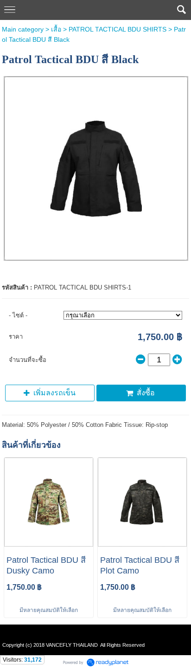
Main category (23, 29)
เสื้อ (56, 29)
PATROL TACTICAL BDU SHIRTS (117, 29)
